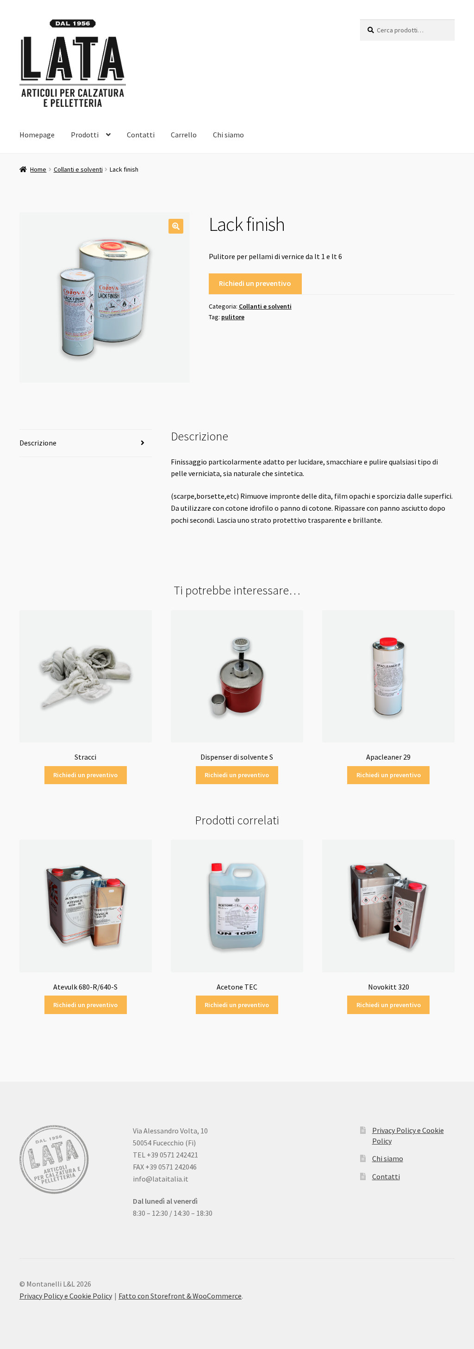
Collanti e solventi (78, 169)
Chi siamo (228, 134)
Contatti (141, 134)
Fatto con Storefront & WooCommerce (180, 1295)
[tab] (85, 443)
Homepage (37, 134)
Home (38, 169)
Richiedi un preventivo (255, 283)
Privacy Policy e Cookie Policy (65, 1295)
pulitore (232, 317)
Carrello (184, 134)
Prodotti (85, 134)
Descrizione (37, 442)
